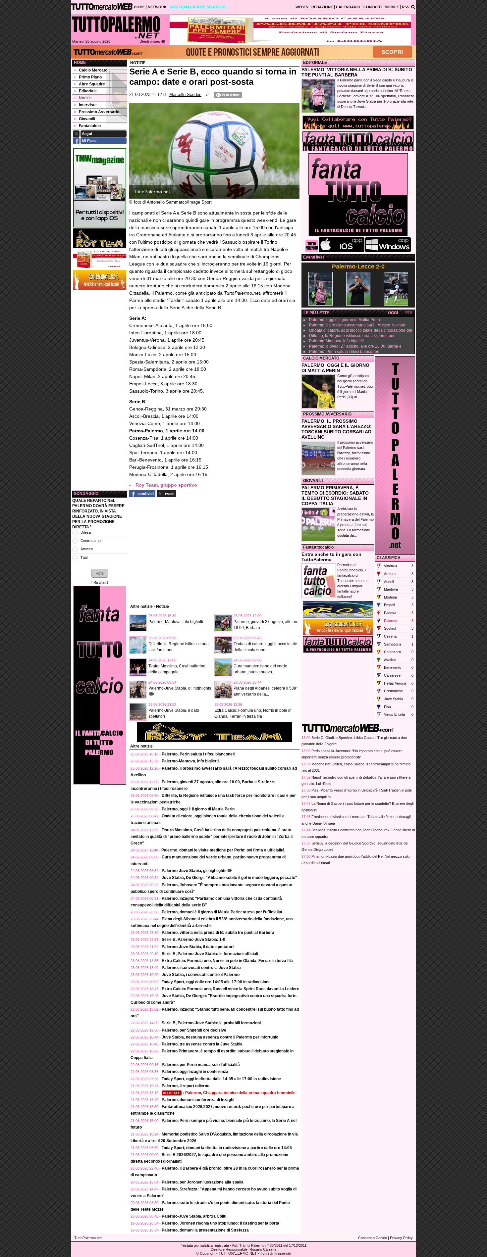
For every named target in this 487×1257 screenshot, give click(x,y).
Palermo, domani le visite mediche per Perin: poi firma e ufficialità (223, 850)
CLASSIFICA (389, 558)
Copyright (207, 1253)
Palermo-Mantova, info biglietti (175, 621)
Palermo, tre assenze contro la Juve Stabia (202, 1044)
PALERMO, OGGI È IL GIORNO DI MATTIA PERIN (335, 368)
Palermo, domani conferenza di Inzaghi (198, 1099)
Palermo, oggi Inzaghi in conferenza (195, 1071)
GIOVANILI (313, 480)
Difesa (86, 532)
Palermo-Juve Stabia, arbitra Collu (194, 1216)
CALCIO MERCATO (321, 358)
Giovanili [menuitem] (87, 119)
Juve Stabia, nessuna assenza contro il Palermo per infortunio (220, 1037)
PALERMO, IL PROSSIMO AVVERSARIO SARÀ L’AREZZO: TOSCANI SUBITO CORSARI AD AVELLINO (336, 429)
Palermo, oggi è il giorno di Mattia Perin (198, 809)
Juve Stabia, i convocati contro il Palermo (201, 974)
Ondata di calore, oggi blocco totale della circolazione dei (360, 330)
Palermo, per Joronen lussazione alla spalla (203, 1182)
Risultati (99, 582)
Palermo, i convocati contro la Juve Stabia (201, 967)
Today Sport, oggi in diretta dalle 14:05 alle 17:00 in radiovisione (221, 1079)
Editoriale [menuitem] (88, 91)
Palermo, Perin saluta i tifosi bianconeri (198, 754)
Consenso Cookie (372, 1238)
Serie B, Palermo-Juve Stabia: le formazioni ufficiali (210, 953)
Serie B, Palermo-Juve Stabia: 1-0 (193, 939)
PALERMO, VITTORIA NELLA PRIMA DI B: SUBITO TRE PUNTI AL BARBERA (356, 72)
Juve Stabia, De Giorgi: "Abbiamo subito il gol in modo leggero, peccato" (229, 877)
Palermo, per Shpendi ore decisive (194, 1030)
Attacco (87, 549)
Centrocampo (91, 541)
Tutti (84, 557)
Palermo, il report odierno (185, 1086)
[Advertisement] (99, 390)
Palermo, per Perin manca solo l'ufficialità (201, 1064)
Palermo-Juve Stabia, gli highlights (179, 688)
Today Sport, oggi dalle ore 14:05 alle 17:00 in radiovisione (216, 982)
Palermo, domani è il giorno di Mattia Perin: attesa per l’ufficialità (222, 912)
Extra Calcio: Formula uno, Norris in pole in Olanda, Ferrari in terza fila (227, 960)
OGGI (393, 313)
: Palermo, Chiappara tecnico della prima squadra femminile (229, 1092)
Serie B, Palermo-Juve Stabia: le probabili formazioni (211, 1023)
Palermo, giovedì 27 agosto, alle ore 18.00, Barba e (355, 346)
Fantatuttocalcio (318, 547)
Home (80, 62)
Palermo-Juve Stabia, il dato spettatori (198, 946)
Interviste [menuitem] (88, 105)
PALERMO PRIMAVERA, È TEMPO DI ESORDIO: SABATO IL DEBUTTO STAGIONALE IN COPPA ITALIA (335, 495)
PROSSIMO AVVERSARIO (327, 414)
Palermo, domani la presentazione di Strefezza (205, 1230)
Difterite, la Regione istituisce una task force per (352, 335)
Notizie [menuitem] (85, 98)
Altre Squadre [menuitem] (92, 84)
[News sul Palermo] (116, 27)
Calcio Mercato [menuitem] (93, 70)
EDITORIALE (315, 62)
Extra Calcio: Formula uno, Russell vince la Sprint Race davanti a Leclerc (230, 989)
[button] (99, 573)
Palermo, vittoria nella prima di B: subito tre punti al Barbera (218, 932)
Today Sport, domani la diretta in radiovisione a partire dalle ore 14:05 (227, 1147)
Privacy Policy (401, 1238)
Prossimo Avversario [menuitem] (99, 112)
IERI (408, 313)
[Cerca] (413, 7)
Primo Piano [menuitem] (90, 77)
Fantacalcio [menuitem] (90, 125)
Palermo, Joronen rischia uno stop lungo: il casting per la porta (220, 1223)
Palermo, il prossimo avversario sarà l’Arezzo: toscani (357, 325)
